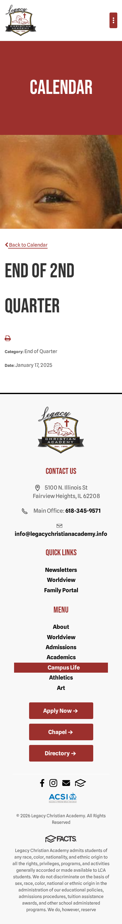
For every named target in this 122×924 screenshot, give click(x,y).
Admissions (61, 647)
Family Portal (61, 590)
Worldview (61, 580)
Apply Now (57, 710)
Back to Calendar (28, 245)
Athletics (61, 677)
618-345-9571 (83, 510)
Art (61, 688)
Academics (61, 657)
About (61, 627)
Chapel (57, 732)
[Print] (8, 339)
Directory (57, 753)
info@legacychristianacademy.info (61, 534)
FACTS (80, 783)
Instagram (53, 783)
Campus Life (64, 667)
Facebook (42, 783)
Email (66, 783)
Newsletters (61, 570)
